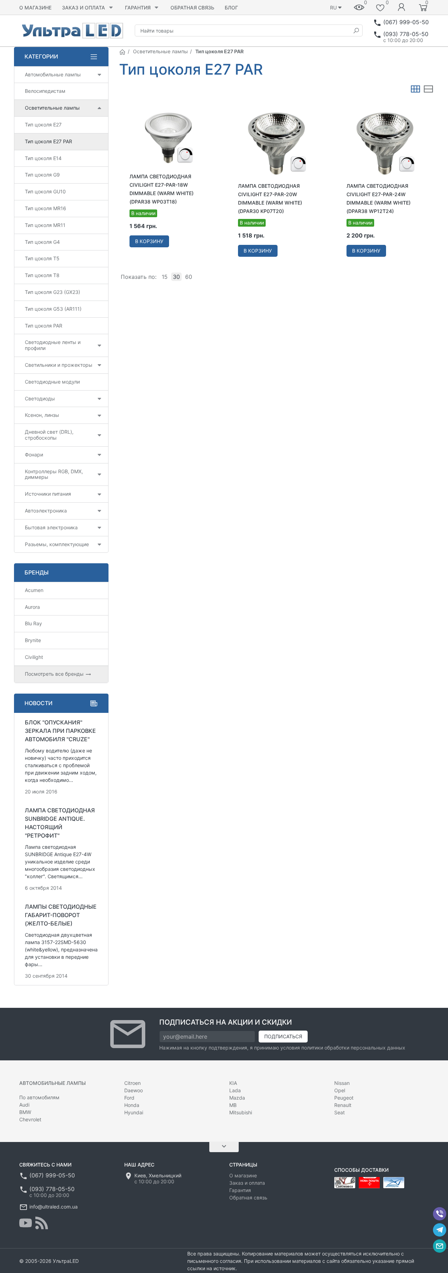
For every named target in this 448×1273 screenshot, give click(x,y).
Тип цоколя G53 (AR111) (53, 309)
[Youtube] (25, 1223)
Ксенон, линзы (42, 415)
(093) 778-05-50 (405, 33)
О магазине (35, 8)
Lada (235, 1090)
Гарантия (137, 8)
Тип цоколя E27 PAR (48, 141)
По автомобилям (39, 1097)
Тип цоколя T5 (42, 258)
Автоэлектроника (46, 511)
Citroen (132, 1083)
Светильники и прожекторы (58, 365)
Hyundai (133, 1112)
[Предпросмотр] (168, 138)
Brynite (33, 640)
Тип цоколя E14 (43, 158)
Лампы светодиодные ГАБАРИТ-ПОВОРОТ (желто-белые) (61, 915)
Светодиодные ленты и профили (52, 345)
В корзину (149, 241)
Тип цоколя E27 (43, 125)
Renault (342, 1105)
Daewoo (133, 1090)
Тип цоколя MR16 (45, 208)
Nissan (342, 1083)
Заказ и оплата (83, 8)
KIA (233, 1083)
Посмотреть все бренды (55, 674)
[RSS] (41, 1223)
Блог (231, 8)
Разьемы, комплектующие (57, 544)
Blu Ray (33, 623)
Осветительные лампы (160, 51)
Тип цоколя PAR (43, 326)
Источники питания (48, 494)
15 (165, 276)
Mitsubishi (240, 1112)
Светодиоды (40, 398)
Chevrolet (30, 1119)
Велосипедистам (45, 91)
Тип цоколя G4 (42, 242)
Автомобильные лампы (53, 74)
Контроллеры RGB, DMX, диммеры (54, 474)
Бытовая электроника (51, 527)
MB (233, 1105)
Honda (131, 1105)
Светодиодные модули (52, 382)
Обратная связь (192, 8)
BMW (25, 1112)
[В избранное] (206, 107)
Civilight (34, 657)
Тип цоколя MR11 (45, 225)
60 (188, 276)
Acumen (34, 590)
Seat (339, 1112)
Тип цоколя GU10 (45, 191)
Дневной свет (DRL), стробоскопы (49, 435)
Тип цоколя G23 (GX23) (52, 292)
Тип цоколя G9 (42, 175)
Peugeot (344, 1098)
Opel (339, 1090)
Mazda (237, 1098)
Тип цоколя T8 (42, 275)
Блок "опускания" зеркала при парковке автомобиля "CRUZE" (60, 731)
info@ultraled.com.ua (53, 1207)
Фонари (34, 454)
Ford (129, 1098)
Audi (24, 1105)
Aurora (32, 607)
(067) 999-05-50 (406, 22)
